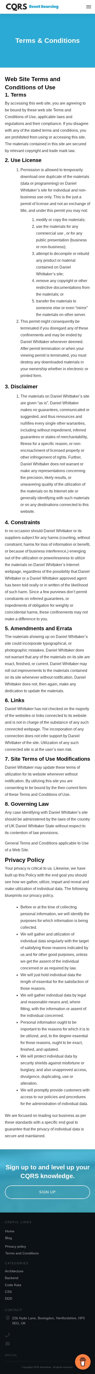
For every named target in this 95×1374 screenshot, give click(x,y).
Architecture (14, 1271)
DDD (8, 1298)
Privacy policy (15, 1246)
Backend (11, 1278)
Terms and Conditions (22, 1253)
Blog (8, 1238)
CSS (8, 1292)
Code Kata (13, 1285)
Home (9, 1231)
